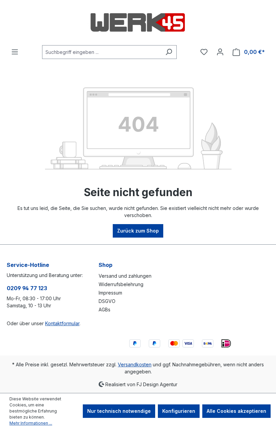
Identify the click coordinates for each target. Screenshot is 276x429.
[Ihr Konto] (220, 52)
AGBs (104, 309)
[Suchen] (169, 52)
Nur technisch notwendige (119, 411)
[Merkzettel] (204, 52)
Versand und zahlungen (125, 276)
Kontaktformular (62, 323)
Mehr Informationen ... (30, 423)
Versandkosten (134, 364)
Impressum (110, 293)
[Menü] (15, 52)
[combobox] (101, 52)
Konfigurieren (178, 411)
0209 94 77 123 (27, 288)
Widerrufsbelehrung (121, 284)
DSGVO (107, 301)
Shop (105, 265)
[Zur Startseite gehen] (138, 22)
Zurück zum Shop (138, 231)
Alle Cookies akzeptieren (236, 411)
